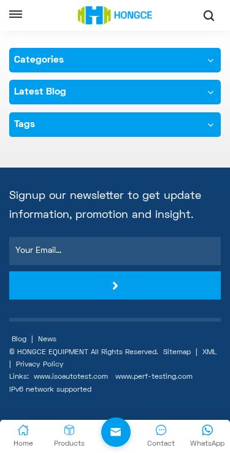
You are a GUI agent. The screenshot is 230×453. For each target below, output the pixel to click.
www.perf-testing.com (154, 377)
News (47, 339)
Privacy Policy (40, 365)
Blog (19, 339)
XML (209, 352)
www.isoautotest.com (71, 377)
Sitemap (177, 352)
